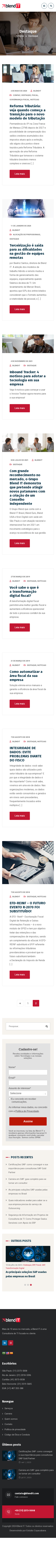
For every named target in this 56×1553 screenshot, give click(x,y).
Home (21, 36)
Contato (8, 1424)
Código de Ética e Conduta (17, 1434)
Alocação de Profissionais (26, 234)
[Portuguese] (4, 1353)
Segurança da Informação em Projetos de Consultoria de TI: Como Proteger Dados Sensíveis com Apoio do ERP (28, 1219)
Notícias (34, 99)
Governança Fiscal (19, 99)
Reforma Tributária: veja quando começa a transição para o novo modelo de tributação (28, 112)
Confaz (16, 95)
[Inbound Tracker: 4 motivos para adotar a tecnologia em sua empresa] (28, 344)
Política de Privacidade (27, 1111)
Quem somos (11, 1419)
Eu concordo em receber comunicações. (23, 1100)
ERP (33, 1265)
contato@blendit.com (27, 1493)
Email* (12, 1078)
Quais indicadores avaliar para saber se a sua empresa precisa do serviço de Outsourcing (27, 1204)
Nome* (12, 1067)
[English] (7, 1353)
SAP (43, 1265)
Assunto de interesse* (20, 1088)
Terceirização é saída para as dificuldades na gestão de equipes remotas (27, 251)
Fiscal (35, 95)
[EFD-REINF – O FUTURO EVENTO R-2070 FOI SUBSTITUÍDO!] (28, 862)
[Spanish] (11, 1353)
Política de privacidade (15, 1429)
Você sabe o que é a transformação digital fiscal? (24, 591)
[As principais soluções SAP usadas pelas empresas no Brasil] (28, 1254)
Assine (28, 1121)
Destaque (26, 95)
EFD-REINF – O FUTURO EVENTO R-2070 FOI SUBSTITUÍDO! (28, 907)
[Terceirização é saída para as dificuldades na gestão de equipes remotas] (28, 208)
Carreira (8, 1413)
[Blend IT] (11, 6)
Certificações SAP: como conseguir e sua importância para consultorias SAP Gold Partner (28, 1168)
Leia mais (20, 173)
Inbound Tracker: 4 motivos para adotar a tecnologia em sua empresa (28, 378)
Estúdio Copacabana (36, 1530)
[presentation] (7, 1285)
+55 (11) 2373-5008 (25, 1510)
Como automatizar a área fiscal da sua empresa (26, 676)
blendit (37, 91)
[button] (25, 1285)
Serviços (9, 1408)
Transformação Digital (15, 1268)
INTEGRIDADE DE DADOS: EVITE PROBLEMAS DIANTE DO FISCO (25, 754)
